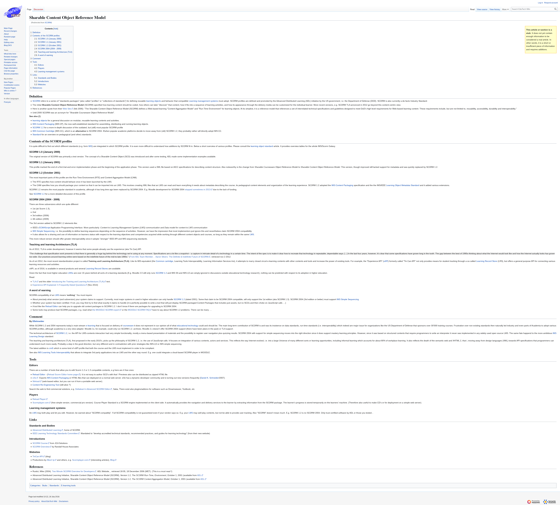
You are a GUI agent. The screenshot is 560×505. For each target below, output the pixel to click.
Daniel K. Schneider (210, 378)
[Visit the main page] (12, 11)
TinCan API (38, 456)
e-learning (90, 325)
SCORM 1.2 (38, 127)
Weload (36, 381)
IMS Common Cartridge (43, 131)
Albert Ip (50, 460)
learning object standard (262, 146)
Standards (54, 485)
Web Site (67, 109)
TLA (34, 281)
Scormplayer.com (41, 402)
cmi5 (51, 348)
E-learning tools (68, 485)
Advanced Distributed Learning (47, 430)
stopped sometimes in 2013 (197, 189)
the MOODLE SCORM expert (105, 310)
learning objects (153, 101)
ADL (199, 475)
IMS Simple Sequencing (44, 231)
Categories (35, 485)
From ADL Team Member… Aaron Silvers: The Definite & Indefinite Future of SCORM (169, 257)
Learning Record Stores (97, 268)
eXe (34, 378)
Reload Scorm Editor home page (63, 374)
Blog (112, 460)
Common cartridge (164, 261)
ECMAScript (44, 227)
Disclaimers (63, 501)
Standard (37, 134)
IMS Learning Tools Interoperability (54, 352)
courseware (128, 325)
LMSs (70, 273)
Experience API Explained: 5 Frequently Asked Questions (59, 285)
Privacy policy (34, 501)
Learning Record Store (486, 261)
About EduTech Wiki (49, 501)
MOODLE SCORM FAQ (139, 310)
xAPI (386, 261)
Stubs (44, 485)
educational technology (187, 325)
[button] (505, 9)
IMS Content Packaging (43, 124)
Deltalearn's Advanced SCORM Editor (92, 389)
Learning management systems (203, 101)
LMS (252, 234)
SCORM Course (40, 443)
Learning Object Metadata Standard (402, 185)
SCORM (48, 22)
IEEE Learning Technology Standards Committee (55, 433)
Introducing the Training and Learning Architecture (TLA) (78, 281)
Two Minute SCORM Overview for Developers (73, 471)
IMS (90, 146)
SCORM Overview (41, 446)
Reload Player (39, 399)
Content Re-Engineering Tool (46, 385)
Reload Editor (51, 306)
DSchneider (38, 321)
